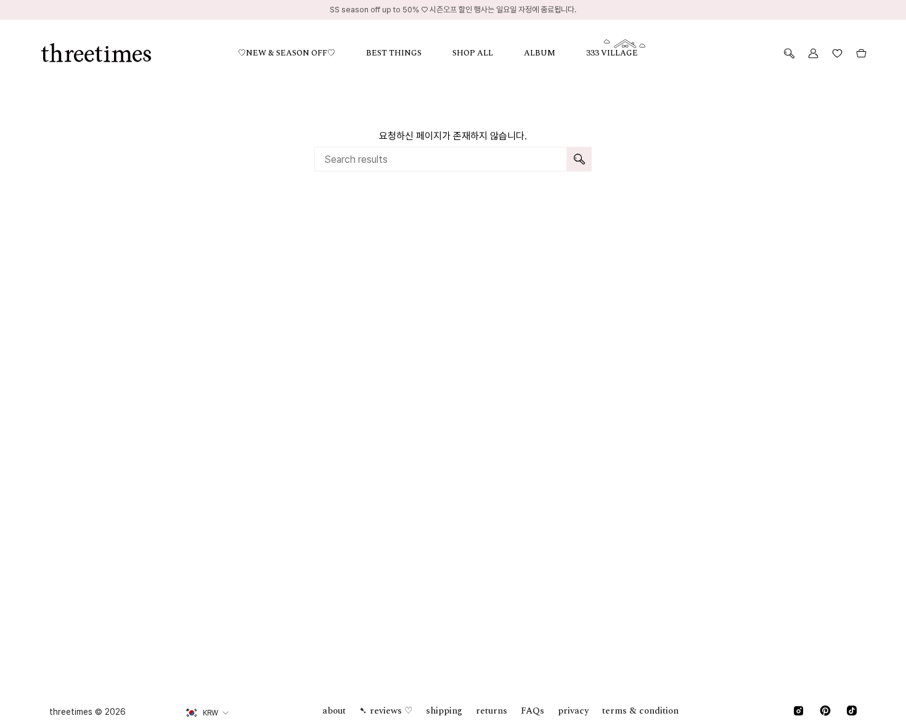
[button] (302, 53)
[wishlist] (837, 53)
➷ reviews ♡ (385, 711)
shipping (444, 711)
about (334, 711)
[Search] (579, 159)
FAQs (532, 711)
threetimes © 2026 (87, 712)
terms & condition (640, 711)
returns (491, 711)
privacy (573, 711)
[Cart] (861, 53)
